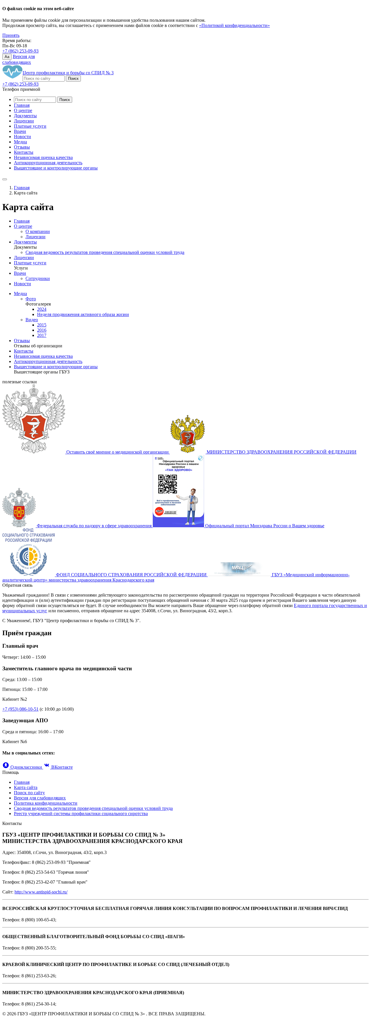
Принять (10, 35)
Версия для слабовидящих (40, 797)
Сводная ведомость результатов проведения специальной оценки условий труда (105, 252)
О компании (38, 231)
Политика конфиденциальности (45, 803)
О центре (23, 110)
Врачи (20, 131)
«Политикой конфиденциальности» (234, 25)
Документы (25, 115)
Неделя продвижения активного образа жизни (83, 314)
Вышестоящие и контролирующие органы (56, 167)
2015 (41, 324)
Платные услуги (30, 126)
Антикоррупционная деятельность (48, 162)
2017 (41, 335)
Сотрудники (38, 278)
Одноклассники (26, 767)
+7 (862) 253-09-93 (20, 50)
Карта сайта (25, 787)
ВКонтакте (61, 767)
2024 (41, 309)
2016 (41, 330)
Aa (7, 57)
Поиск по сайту (29, 792)
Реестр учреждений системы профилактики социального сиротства (81, 813)
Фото (31, 298)
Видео (32, 319)
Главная (22, 105)
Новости (22, 136)
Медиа (20, 141)
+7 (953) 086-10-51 (20, 709)
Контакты (23, 152)
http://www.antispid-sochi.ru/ (41, 891)
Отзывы (22, 147)
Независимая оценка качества (43, 157)
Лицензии (24, 120)
